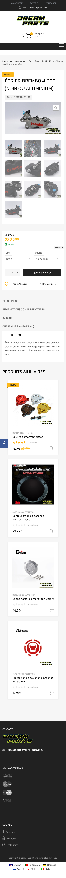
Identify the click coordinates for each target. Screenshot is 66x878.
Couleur (39, 252)
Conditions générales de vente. (42, 858)
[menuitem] (15, 865)
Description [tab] (10, 301)
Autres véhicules (18, 61)
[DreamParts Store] (33, 24)
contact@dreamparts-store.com (25, 749)
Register (42, 7)
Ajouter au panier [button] (52, 610)
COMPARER (51, 3)
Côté (8, 252)
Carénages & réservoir (23, 512)
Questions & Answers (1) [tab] (18, 326)
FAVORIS (34, 3)
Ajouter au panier (42, 272)
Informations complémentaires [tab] (23, 309)
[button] (56, 108)
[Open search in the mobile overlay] (22, 35)
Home (5, 61)
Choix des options (52, 448)
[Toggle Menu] (61, 46)
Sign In (33, 7)
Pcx (30, 61)
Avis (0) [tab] (7, 318)
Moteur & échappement (23, 595)
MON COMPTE (16, 3)
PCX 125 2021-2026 (44, 61)
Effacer (59, 248)
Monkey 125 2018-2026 (22, 433)
